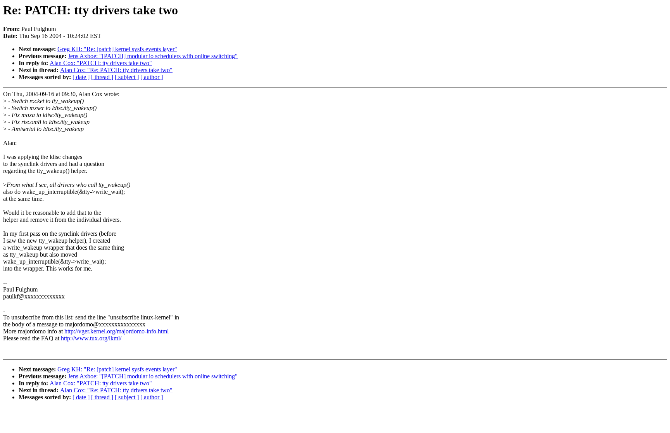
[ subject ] (127, 77)
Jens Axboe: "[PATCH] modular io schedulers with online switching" (153, 56)
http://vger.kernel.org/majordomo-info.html (116, 331)
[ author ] (151, 77)
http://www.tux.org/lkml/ (91, 338)
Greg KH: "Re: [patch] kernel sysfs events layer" (117, 49)
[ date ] (81, 77)
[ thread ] (102, 77)
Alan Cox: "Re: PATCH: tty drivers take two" (116, 70)
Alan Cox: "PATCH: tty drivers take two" (101, 63)
